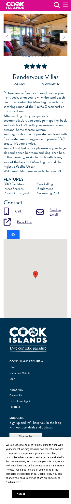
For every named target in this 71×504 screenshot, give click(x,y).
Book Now (24, 221)
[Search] (57, 6)
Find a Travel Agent (19, 401)
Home (15, 5)
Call (18, 211)
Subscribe (26, 436)
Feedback (14, 407)
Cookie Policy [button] (45, 474)
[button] (7, 37)
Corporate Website (19, 373)
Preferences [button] (13, 482)
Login (12, 379)
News (12, 367)
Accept (21, 494)
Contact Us (15, 395)
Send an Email (55, 212)
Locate (13, 234)
